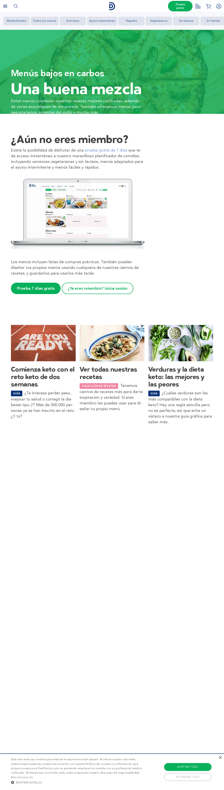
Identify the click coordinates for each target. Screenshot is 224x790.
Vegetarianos (159, 21)
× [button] (220, 757)
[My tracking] (197, 6)
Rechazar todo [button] (187, 776)
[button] (76, 782)
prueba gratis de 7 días (106, 150)
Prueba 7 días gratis (36, 288)
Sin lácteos (186, 21)
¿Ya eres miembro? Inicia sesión (98, 288)
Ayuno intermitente (102, 21)
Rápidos (131, 21)
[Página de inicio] (112, 6)
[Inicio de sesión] (218, 6)
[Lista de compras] (208, 6)
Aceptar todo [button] (187, 766)
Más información (22, 777)
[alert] (112, 771)
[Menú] (5, 6)
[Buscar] (15, 6)
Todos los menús (44, 21)
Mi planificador (16, 21)
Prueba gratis (180, 6)
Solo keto (72, 21)
